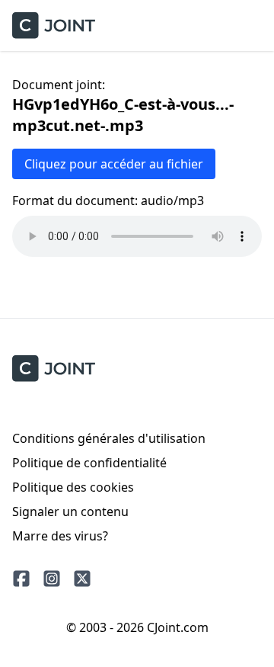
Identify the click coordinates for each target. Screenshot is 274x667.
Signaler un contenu (70, 511)
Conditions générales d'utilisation (109, 438)
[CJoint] (53, 368)
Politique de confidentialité (89, 462)
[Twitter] (82, 578)
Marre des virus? (60, 536)
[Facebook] (21, 578)
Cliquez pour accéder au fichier (113, 164)
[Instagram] (52, 578)
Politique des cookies (73, 487)
